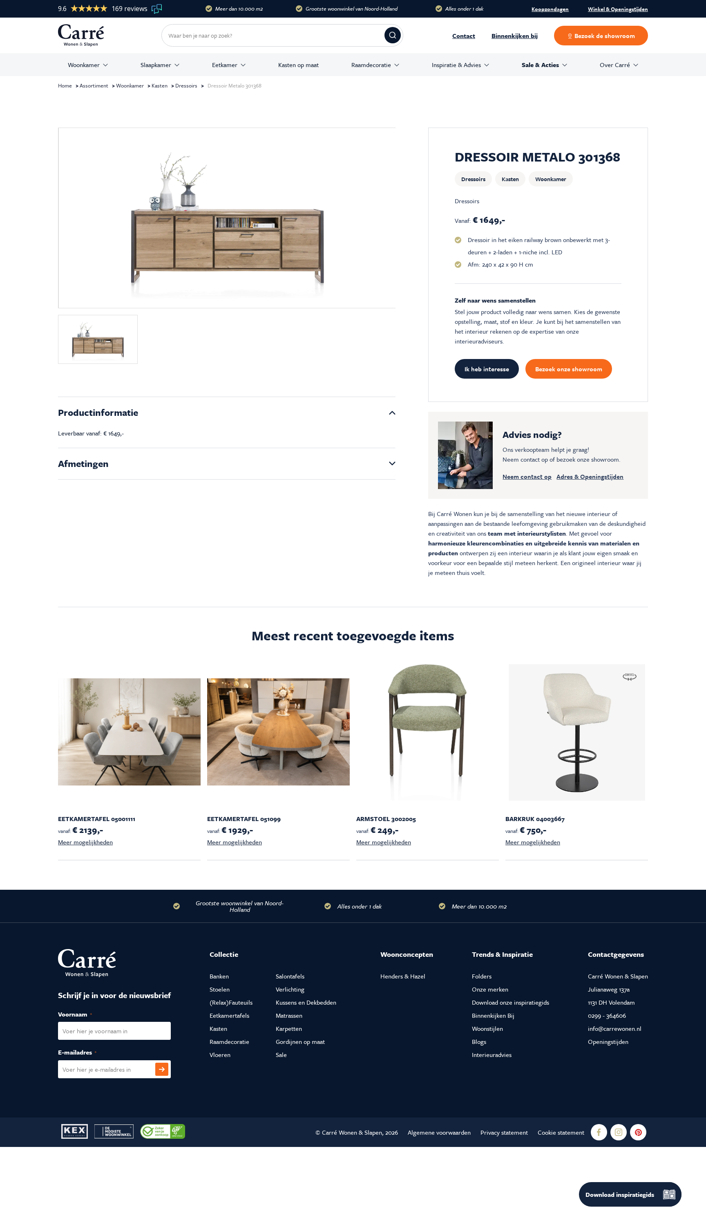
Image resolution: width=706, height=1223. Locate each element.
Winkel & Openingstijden (618, 9)
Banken (219, 976)
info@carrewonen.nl (614, 1028)
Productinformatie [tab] (98, 412)
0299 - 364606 (607, 1015)
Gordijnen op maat (300, 1041)
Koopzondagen (550, 9)
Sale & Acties (540, 64)
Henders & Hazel (402, 976)
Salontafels (290, 976)
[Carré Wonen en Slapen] (87, 35)
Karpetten (289, 1028)
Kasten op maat (298, 64)
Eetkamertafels (229, 1015)
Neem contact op (527, 476)
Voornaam (83, 1014)
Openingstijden (608, 1041)
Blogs (479, 1041)
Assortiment (94, 85)
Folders (482, 976)
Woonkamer (84, 64)
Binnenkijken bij (515, 35)
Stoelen (220, 989)
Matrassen (289, 1015)
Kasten (160, 85)
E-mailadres (86, 1052)
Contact (463, 35)
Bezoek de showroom (604, 35)
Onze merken (490, 989)
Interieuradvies (492, 1054)
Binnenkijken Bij (493, 1015)
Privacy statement (504, 1132)
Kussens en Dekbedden (306, 1002)
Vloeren (220, 1054)
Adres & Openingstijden (589, 476)
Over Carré (615, 64)
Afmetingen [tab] (83, 463)
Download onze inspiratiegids (510, 1002)
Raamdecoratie (371, 64)
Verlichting (290, 989)
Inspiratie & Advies (456, 64)
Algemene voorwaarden (439, 1132)
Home (65, 85)
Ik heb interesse (487, 368)
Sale (281, 1054)
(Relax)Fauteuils (231, 1002)
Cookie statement (561, 1132)
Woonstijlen (487, 1028)
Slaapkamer (156, 64)
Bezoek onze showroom (568, 368)
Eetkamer (224, 64)
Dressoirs (186, 85)
